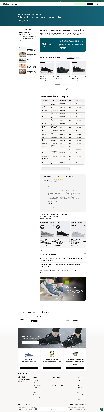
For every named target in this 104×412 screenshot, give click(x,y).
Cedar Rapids (38, 14)
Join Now (34, 321)
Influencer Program (80, 397)
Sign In (56, 367)
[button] (95, 4)
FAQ (97, 1)
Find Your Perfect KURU (24, 32)
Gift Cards (35, 387)
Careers (78, 382)
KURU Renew (79, 387)
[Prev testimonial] (53, 207)
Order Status (87, 1)
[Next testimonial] (72, 207)
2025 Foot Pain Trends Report (58, 385)
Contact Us (35, 380)
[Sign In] (97, 4)
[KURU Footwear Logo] (10, 4)
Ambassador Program (81, 394)
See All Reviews (46, 180)
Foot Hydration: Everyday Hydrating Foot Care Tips (31, 67)
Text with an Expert (37, 385)
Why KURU (63, 48)
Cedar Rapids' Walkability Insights (26, 38)
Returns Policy (36, 392)
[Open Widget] (101, 409)
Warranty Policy (36, 397)
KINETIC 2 (58, 77)
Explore (50, 4)
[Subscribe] (37, 343)
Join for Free (47, 367)
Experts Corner (55, 382)
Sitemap (78, 399)
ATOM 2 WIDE (59, 241)
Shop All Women (62, 88)
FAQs (20, 40)
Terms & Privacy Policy (27, 404)
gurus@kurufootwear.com (80, 404)
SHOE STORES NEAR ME (26, 14)
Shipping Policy (70, 33)
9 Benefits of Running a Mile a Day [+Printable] (31, 50)
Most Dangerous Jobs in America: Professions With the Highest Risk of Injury (32, 72)
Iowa (33, 14)
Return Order (93, 1)
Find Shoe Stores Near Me (24, 34)
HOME (19, 14)
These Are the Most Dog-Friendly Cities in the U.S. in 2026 (31, 55)
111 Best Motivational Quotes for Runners (31, 61)
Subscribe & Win (57, 4)
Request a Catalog (37, 390)
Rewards (78, 390)
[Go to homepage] (21, 377)
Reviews (78, 385)
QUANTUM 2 (75, 77)
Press (77, 392)
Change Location (24, 21)
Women (42, 4)
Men (47, 4)
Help (100, 1)
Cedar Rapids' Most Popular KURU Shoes (28, 36)
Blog (53, 380)
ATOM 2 (42, 77)
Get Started (69, 295)
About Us (78, 380)
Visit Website (78, 103)
